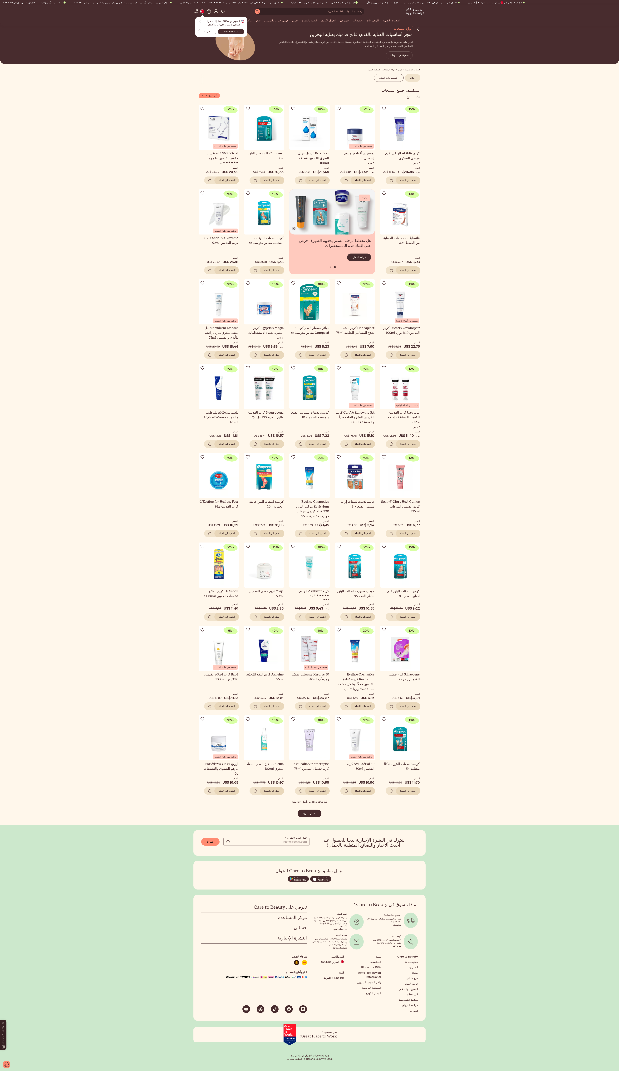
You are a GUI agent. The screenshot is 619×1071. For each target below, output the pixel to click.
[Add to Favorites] (384, 108)
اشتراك (210, 842)
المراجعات (412, 995)
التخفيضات (375, 962)
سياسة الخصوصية (408, 1000)
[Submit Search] (257, 11)
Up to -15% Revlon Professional (369, 975)
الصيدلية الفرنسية (371, 988)
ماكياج (248, 21)
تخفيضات (358, 21)
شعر (258, 21)
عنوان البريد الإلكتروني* (296, 838)
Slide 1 (330, 267)
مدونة (415, 973)
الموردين (413, 1011)
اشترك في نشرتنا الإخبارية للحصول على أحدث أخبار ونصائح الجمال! (323, 2)
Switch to (231, 31)
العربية (327, 978)
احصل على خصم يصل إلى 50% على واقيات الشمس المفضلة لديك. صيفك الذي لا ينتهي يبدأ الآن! (411, 2)
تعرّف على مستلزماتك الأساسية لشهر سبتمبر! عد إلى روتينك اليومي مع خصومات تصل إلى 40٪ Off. (121, 2)
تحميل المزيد (309, 813)
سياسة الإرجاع (410, 1005)
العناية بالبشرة (309, 21)
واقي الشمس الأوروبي (369, 982)
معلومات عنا (411, 962)
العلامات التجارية (391, 21)
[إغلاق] (3, 1022)
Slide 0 (335, 267)
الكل (412, 78)
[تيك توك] (275, 1009)
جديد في (344, 21)
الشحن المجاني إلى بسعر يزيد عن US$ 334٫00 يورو (495, 2)
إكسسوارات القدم (388, 78)
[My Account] (216, 11)
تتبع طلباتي (412, 978)
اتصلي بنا (413, 967)
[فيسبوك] (289, 1009)
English (339, 978)
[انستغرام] (303, 1009)
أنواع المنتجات (403, 28)
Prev (294, 228)
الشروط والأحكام (408, 989)
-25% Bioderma (371, 967)
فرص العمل (411, 984)
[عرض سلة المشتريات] (208, 11)
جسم (295, 21)
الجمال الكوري (328, 21)
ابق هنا (207, 31)
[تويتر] (260, 1009)
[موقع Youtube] (246, 1009)
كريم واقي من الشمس (276, 21)
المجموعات (373, 21)
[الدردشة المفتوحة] (6, 1064)
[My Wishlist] (223, 11)
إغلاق (200, 22)
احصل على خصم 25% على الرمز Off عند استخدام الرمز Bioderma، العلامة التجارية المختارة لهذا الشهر (230, 2)
